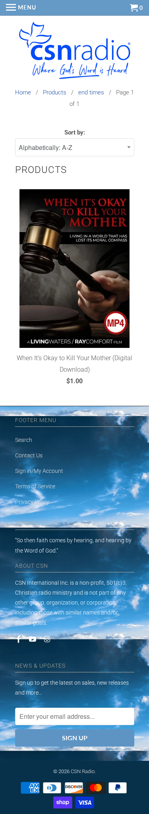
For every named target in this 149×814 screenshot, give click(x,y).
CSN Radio (83, 771)
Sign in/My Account (39, 471)
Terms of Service (35, 486)
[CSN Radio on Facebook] (19, 639)
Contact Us (29, 455)
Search (23, 440)
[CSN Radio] (74, 52)
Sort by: (74, 132)
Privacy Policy (32, 502)
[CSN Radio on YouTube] (33, 639)
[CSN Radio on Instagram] (47, 639)
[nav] (21, 8)
